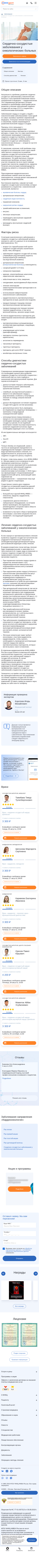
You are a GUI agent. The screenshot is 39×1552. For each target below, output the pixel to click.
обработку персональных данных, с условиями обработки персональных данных (19, 1250)
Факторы (20, 71)
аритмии (6, 583)
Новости (4, 1425)
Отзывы (4, 1420)
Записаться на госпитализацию (19, 61)
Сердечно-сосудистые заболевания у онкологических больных (18, 1148)
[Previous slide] (3, 1274)
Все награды (19, 1306)
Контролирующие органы (11, 1445)
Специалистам (7, 1430)
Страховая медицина (9, 1410)
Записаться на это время (11, 832)
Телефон (7, 1232)
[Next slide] (36, 1274)
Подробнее (9, 776)
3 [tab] (30, 808)
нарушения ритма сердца (13, 205)
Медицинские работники (10, 1435)
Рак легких (8, 1129)
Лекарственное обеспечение (12, 1440)
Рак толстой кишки (11, 1138)
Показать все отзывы (19, 1098)
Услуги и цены (6, 1371)
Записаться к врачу (19, 56)
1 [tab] (7, 808)
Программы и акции (9, 1376)
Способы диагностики (10, 75)
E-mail (6, 1240)
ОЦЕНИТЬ (18, 1502)
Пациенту (5, 1400)
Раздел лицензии (19, 1353)
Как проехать (19, 1493)
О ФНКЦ (4, 1395)
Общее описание (9, 71)
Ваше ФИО (7, 1223)
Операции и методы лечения (12, 1460)
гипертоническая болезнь (13, 265)
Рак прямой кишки (11, 1134)
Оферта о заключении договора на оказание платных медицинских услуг (18, 1381)
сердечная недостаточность (13, 199)
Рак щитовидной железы (13, 1143)
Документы (5, 1450)
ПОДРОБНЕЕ (10, 1502)
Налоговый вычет (8, 1405)
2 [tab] (19, 808)
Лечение (23, 75)
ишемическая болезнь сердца (14, 192)
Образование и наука (9, 1415)
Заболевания (6, 1455)
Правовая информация (20, 1359)
